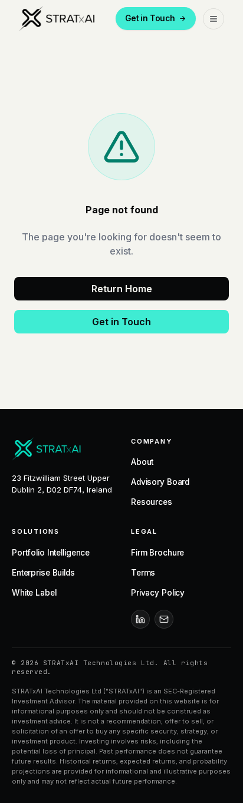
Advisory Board (160, 482)
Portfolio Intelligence (51, 552)
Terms (143, 572)
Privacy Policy (158, 592)
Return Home (121, 289)
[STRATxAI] (58, 19)
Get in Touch (150, 18)
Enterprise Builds (43, 572)
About (142, 462)
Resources (151, 502)
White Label (34, 592)
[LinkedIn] (140, 619)
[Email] (164, 619)
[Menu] (213, 18)
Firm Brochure (157, 552)
